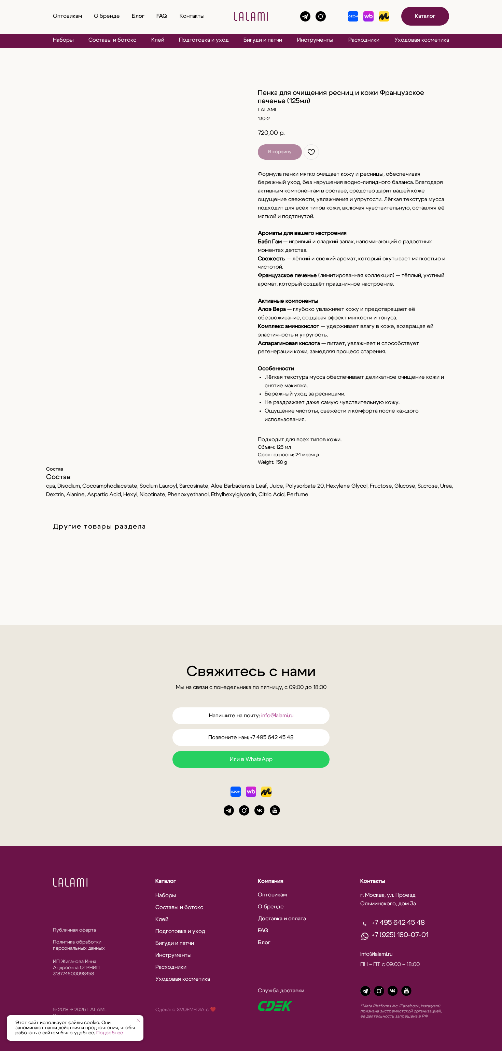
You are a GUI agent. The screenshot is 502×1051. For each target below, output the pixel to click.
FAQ (161, 16)
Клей (157, 40)
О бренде (107, 16)
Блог (138, 16)
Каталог (165, 881)
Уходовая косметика (421, 40)
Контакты (192, 16)
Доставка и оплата (282, 918)
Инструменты (315, 40)
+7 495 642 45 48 (398, 922)
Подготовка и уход (204, 40)
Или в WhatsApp (251, 759)
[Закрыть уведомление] (138, 1020)
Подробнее (109, 1033)
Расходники (363, 40)
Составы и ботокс (112, 40)
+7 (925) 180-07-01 (400, 935)
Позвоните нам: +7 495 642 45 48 (251, 737)
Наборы (63, 40)
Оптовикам (67, 16)
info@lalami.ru (277, 715)
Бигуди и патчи (262, 40)
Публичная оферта (74, 930)
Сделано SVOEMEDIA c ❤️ (185, 1009)
